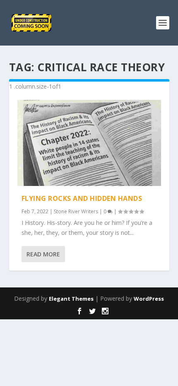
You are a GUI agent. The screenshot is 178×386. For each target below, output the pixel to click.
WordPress (149, 298)
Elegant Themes (71, 298)
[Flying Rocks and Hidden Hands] (89, 143)
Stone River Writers (76, 211)
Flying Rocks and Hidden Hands (82, 198)
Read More (43, 254)
